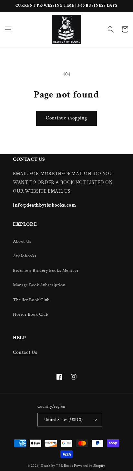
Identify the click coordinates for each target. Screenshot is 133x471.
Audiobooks (24, 256)
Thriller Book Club (31, 300)
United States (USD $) (63, 420)
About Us (22, 241)
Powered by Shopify (89, 466)
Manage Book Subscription (39, 285)
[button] (8, 29)
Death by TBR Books (57, 466)
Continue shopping (66, 118)
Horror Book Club (30, 314)
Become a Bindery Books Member (45, 270)
